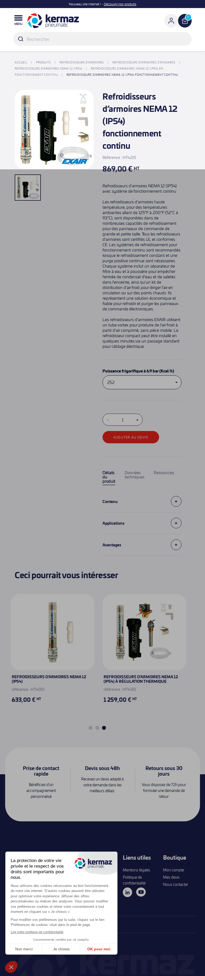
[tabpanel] (144, 655)
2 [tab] (97, 728)
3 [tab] (104, 728)
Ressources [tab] (164, 472)
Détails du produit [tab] (108, 477)
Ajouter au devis (130, 437)
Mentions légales (136, 869)
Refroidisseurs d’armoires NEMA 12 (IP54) (49, 679)
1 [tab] (91, 728)
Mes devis (171, 877)
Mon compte (173, 869)
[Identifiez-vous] (171, 21)
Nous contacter (175, 884)
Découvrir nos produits (120, 4)
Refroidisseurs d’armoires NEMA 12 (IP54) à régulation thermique (141, 679)
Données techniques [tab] (134, 474)
